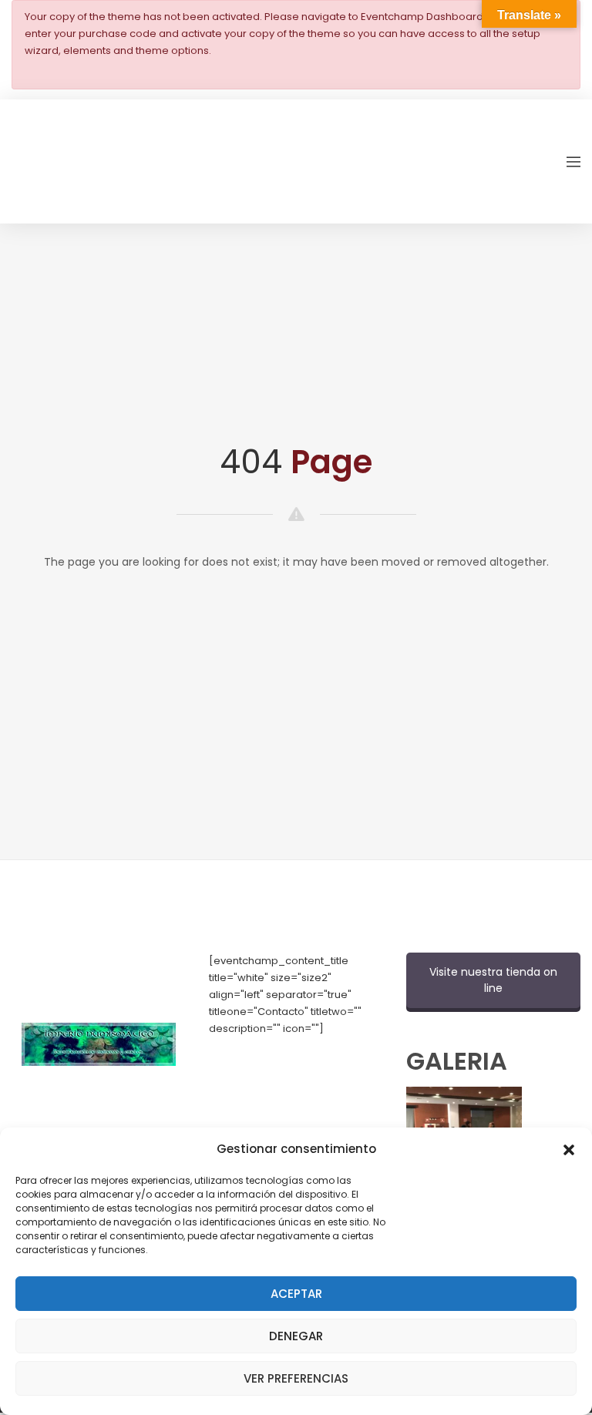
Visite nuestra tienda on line (493, 980)
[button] (569, 1148)
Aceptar (296, 1294)
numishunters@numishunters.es (289, 1079)
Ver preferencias (296, 1378)
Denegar (296, 1336)
